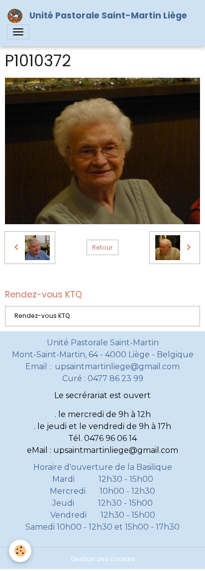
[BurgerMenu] (18, 31)
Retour (102, 247)
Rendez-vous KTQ (42, 315)
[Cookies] (20, 551)
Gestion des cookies (103, 559)
